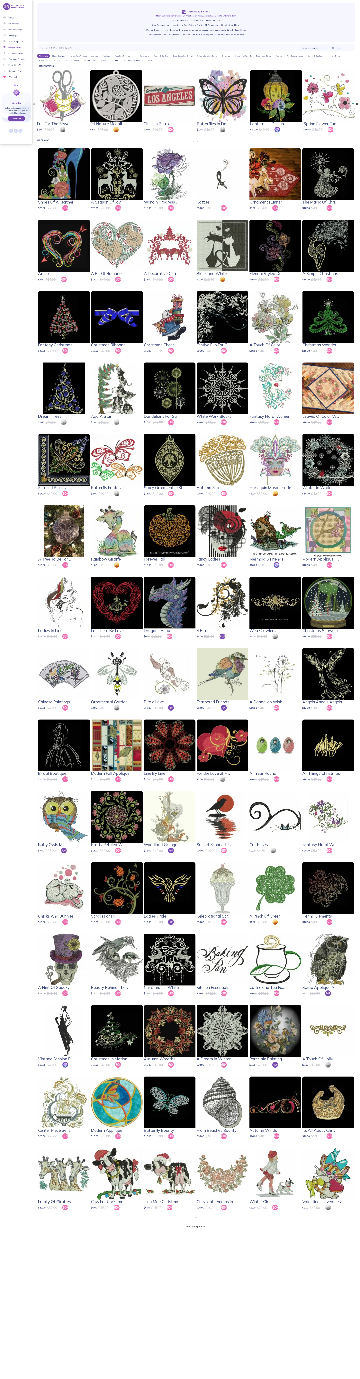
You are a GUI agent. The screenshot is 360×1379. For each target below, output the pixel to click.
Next (357, 104)
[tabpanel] (63, 103)
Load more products (196, 1226)
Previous (33, 104)
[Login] (6, 96)
